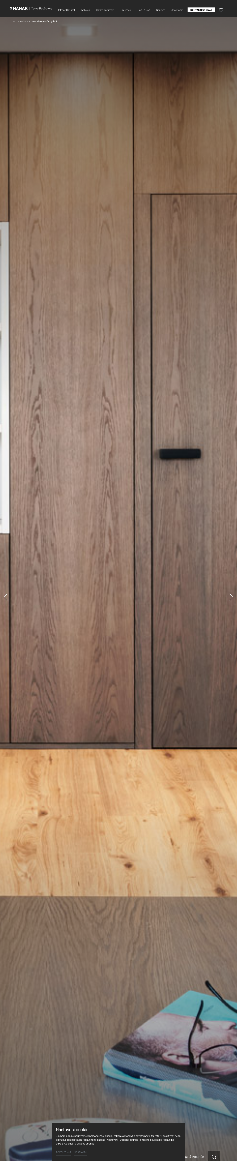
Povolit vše (63, 1152)
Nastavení (80, 1152)
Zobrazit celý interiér (187, 1157)
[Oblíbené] (221, 10)
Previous (5, 597)
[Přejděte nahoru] (229, 1153)
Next (231, 597)
